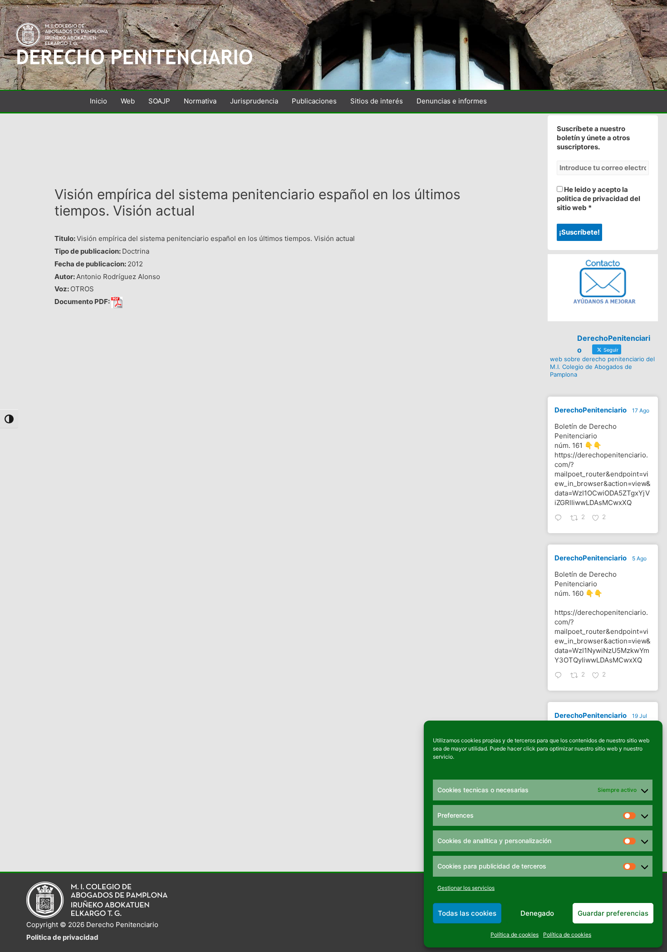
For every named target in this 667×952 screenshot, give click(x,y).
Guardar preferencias (613, 913)
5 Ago (639, 558)
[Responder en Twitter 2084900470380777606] (560, 676)
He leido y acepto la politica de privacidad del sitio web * (598, 198)
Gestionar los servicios (466, 887)
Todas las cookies (467, 913)
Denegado (537, 913)
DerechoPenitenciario (590, 410)
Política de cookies (514, 934)
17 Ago (640, 410)
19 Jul (639, 715)
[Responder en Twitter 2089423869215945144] (560, 518)
